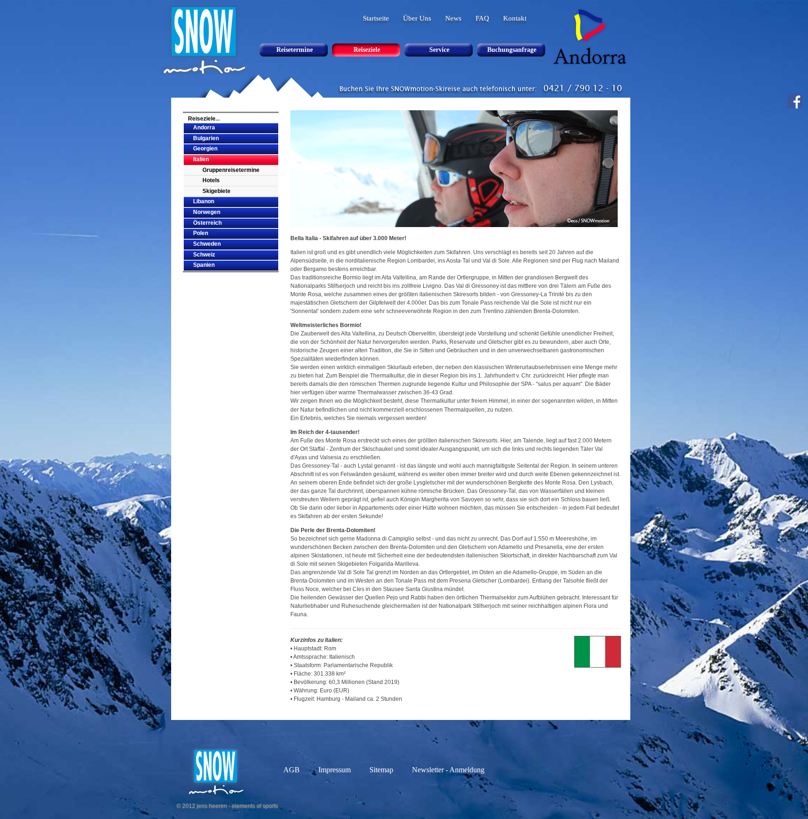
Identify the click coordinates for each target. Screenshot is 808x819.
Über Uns (417, 18)
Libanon (203, 201)
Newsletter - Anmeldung (448, 770)
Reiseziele (202, 118)
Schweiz (204, 254)
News (453, 18)
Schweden (207, 244)
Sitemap (381, 770)
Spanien (204, 265)
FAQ (482, 18)
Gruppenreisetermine (231, 170)
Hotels (211, 180)
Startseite (376, 18)
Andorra (204, 127)
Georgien (205, 148)
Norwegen (206, 212)
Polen (200, 233)
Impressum (334, 770)
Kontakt (515, 18)
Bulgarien (206, 138)
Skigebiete (216, 191)
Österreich (207, 223)
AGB (291, 770)
